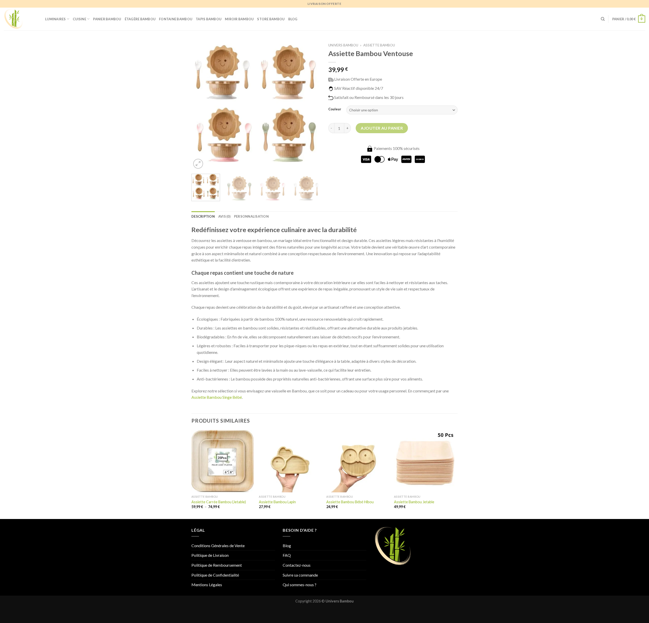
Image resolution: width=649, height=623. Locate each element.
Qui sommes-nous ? (299, 584)
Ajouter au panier (382, 128)
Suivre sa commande (300, 575)
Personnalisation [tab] (251, 216)
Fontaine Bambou (175, 19)
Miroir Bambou (239, 19)
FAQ (287, 555)
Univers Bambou (343, 45)
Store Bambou (270, 19)
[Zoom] (198, 164)
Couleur (334, 109)
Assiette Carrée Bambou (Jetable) (218, 502)
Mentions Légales (206, 584)
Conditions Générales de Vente (218, 545)
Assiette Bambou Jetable (414, 502)
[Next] (311, 105)
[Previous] (200, 105)
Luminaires (55, 19)
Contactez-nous (297, 565)
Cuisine (79, 19)
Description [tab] (203, 216)
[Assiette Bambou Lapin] (290, 461)
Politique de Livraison (210, 555)
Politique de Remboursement (216, 565)
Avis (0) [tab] (224, 216)
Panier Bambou (107, 19)
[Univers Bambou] (21, 19)
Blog (293, 19)
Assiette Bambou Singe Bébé (216, 397)
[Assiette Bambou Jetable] (425, 461)
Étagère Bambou (140, 19)
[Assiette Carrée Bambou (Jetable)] (222, 461)
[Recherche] (603, 19)
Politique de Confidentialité (215, 575)
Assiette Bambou (379, 45)
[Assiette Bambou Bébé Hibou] (357, 461)
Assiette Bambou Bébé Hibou (350, 502)
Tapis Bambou (208, 19)
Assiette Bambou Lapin (277, 502)
